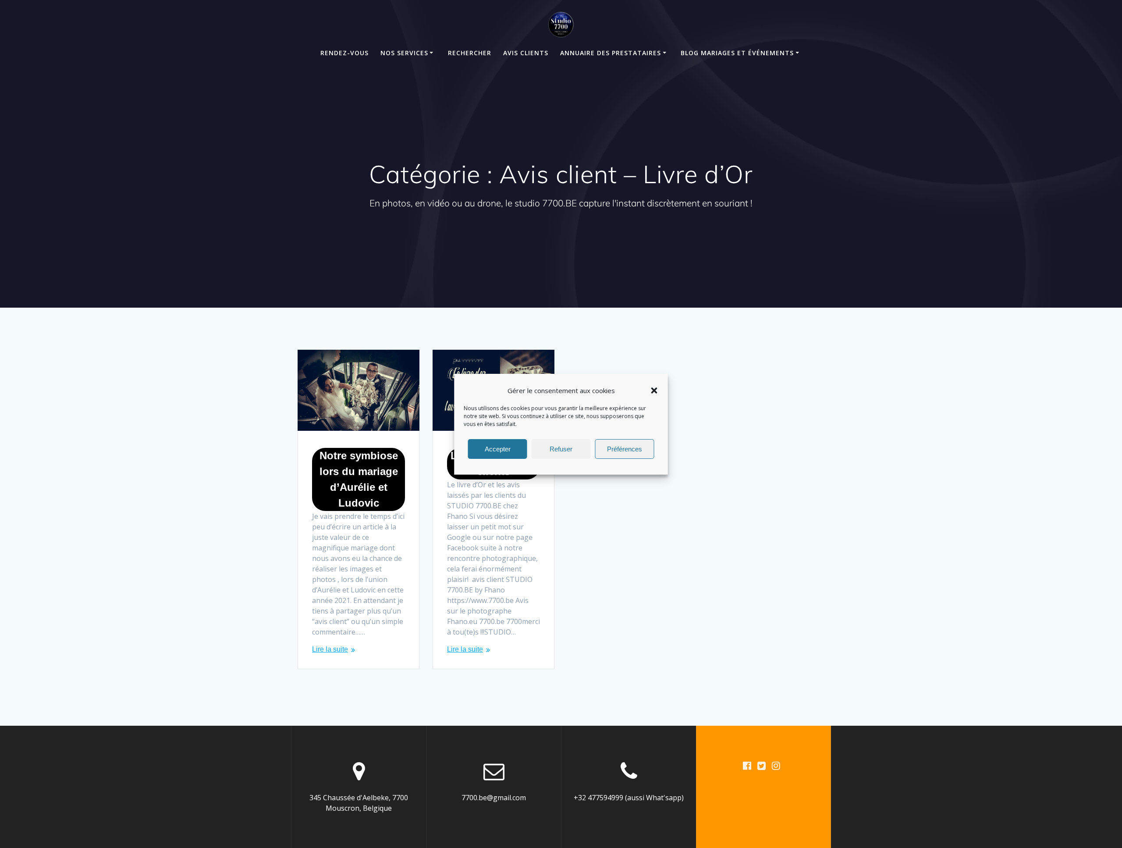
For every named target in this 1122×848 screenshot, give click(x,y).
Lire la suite (330, 649)
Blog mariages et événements (737, 53)
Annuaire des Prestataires (610, 53)
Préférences (624, 448)
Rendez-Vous (344, 53)
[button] (654, 390)
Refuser (561, 448)
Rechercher (469, 53)
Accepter (498, 448)
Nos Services (404, 53)
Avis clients (525, 53)
